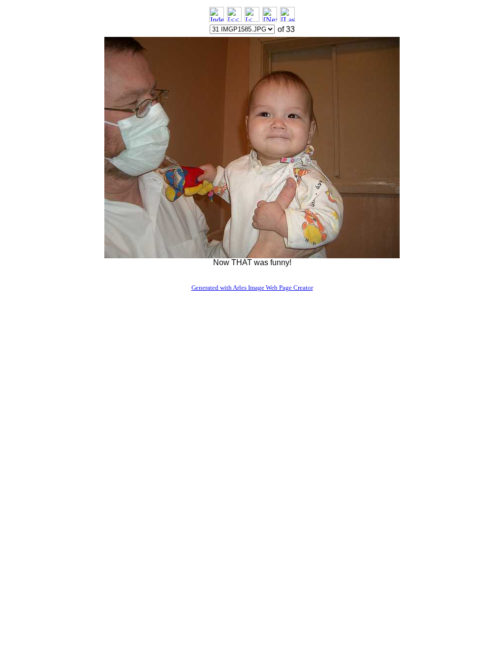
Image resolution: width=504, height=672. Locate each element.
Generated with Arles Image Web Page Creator (252, 287)
